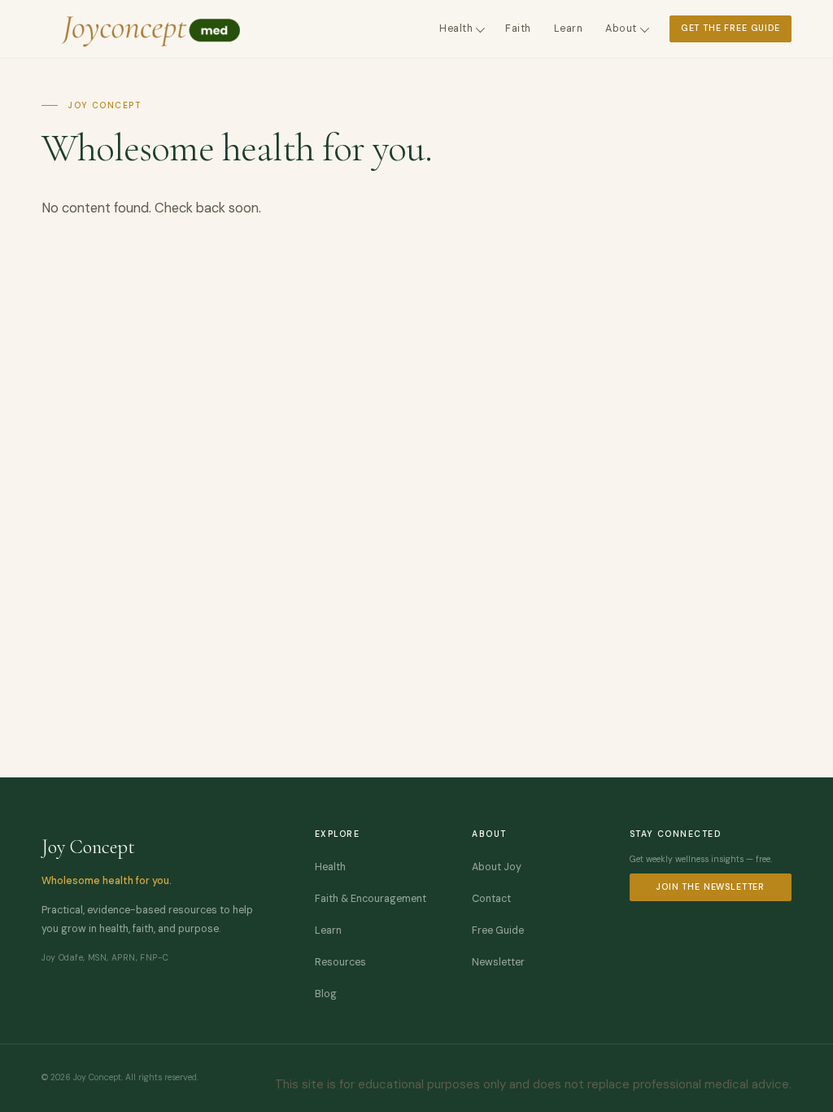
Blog (326, 993)
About (621, 28)
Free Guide (498, 930)
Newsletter (498, 962)
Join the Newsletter (710, 887)
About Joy (496, 866)
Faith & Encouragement (370, 898)
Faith (518, 28)
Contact (491, 898)
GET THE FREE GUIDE (730, 28)
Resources (340, 962)
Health (456, 28)
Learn (568, 28)
